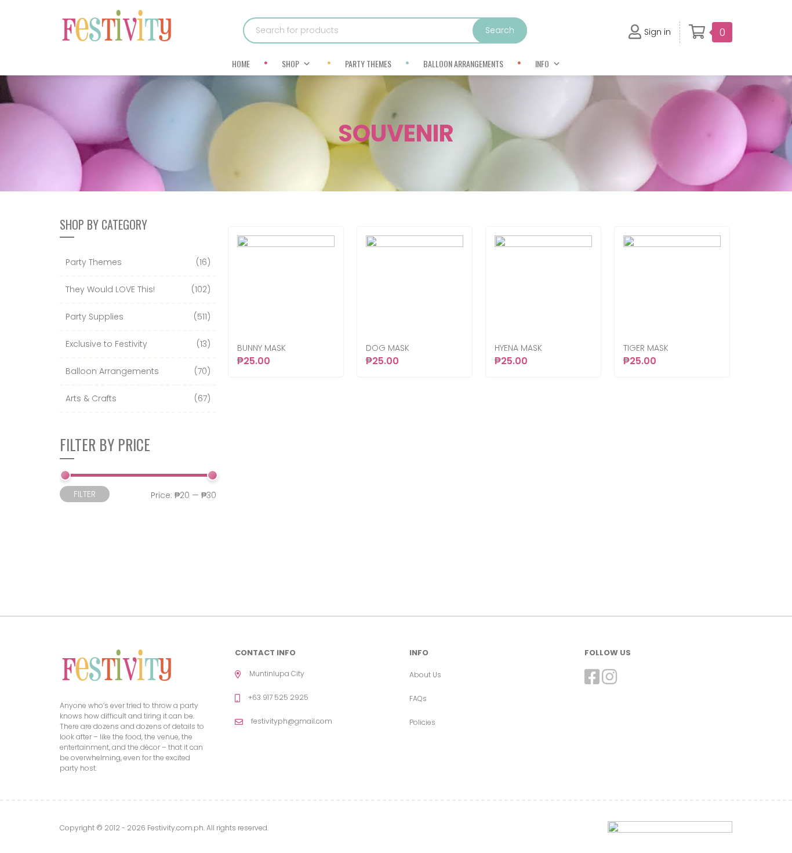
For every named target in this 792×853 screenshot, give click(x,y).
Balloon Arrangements (463, 63)
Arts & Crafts (91, 398)
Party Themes (368, 63)
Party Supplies (94, 316)
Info (542, 63)
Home (241, 63)
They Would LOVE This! (110, 289)
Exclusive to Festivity (106, 344)
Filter (85, 494)
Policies (422, 722)
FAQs (418, 698)
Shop (290, 63)
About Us (425, 675)
